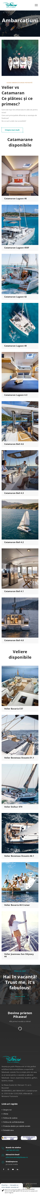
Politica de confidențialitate (13, 1133)
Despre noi (7, 1121)
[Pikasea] (10, 5)
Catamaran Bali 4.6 (14, 444)
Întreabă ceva (8, 1141)
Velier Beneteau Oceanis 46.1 (19, 856)
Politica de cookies (10, 1129)
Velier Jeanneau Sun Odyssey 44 (19, 955)
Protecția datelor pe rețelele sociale (16, 1137)
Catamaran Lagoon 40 (15, 345)
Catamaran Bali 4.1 (14, 591)
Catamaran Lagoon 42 (15, 296)
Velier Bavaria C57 (13, 708)
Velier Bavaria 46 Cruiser (17, 905)
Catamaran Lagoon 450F (16, 247)
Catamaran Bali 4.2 (14, 542)
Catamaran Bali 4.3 (14, 493)
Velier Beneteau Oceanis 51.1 (19, 757)
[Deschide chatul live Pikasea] (28, 1186)
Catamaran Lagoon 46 (15, 198)
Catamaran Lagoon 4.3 (15, 395)
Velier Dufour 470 (13, 806)
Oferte (5, 1125)
